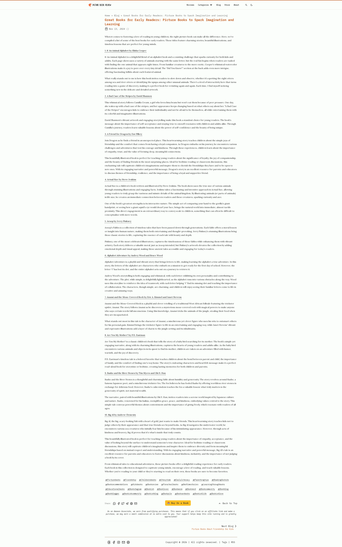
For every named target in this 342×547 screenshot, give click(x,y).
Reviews (190, 5)
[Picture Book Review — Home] (100, 5)
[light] (251, 5)
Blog (218, 5)
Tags (224, 542)
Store (227, 5)
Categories (203, 5)
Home (107, 15)
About (236, 5)
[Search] (246, 5)
